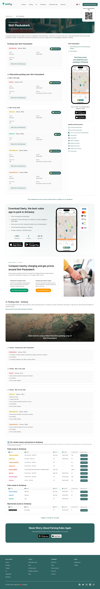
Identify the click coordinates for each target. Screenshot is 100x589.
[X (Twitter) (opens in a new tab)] (83, 584)
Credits (76, 565)
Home (7, 562)
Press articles (55, 568)
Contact (53, 574)
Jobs (52, 565)
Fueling (7, 568)
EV (6, 571)
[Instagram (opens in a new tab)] (86, 584)
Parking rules (8, 16)
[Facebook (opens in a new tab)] (79, 584)
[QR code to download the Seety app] (89, 16)
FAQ (29, 565)
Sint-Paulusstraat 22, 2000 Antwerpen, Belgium (20, 28)
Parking (7, 565)
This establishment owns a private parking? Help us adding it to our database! (50, 199)
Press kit (53, 571)
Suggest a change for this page (50, 518)
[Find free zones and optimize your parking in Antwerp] (80, 84)
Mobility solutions (33, 571)
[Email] (94, 584)
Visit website (73, 51)
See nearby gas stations (43, 290)
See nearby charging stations (19, 290)
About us (53, 562)
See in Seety (84, 455)
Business (7, 577)
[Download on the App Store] (80, 117)
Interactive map (32, 562)
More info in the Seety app (18, 63)
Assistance (8, 574)
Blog (29, 574)
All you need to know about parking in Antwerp (18, 309)
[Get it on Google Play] (80, 112)
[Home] (7, 4)
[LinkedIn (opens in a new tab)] (90, 584)
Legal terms (77, 562)
